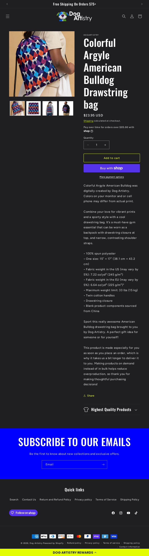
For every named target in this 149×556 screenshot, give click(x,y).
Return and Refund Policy (55, 499)
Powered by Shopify (53, 543)
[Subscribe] (103, 464)
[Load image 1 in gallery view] (17, 108)
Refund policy (74, 543)
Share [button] (90, 395)
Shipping (88, 121)
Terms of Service (106, 499)
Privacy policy (83, 499)
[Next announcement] (142, 4)
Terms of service (111, 543)
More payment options (112, 177)
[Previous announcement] (7, 4)
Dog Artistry (36, 543)
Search (14, 499)
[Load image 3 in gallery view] (50, 108)
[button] (74, 552)
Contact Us (29, 499)
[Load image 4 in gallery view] (66, 108)
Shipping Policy (129, 499)
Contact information (129, 547)
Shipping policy (132, 543)
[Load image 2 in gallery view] (33, 108)
